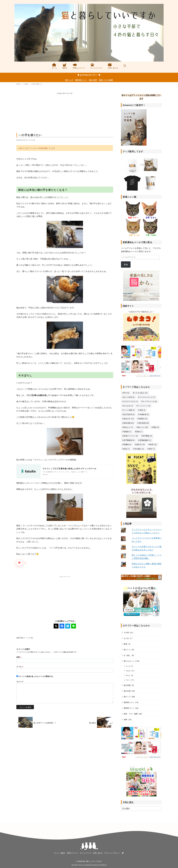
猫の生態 (93, 80)
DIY (126, 393)
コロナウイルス (131, 401)
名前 (18, 657)
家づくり (127, 649)
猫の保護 (127, 685)
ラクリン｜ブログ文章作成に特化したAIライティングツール (69, 468)
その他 (25, 84)
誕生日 (140, 444)
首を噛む (139, 449)
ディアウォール (150, 401)
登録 (126, 264)
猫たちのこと (129, 661)
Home (18, 84)
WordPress (103, 865)
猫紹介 (64, 68)
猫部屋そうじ (129, 702)
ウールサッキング (147, 397)
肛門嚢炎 (147, 436)
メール (19, 666)
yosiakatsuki (88, 865)
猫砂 (156, 427)
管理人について (79, 68)
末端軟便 (144, 414)
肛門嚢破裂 (129, 440)
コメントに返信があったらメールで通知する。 (36, 676)
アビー (128, 680)
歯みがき (129, 418)
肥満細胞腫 (145, 440)
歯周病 (143, 418)
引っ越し (127, 655)
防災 (127, 449)
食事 (125, 719)
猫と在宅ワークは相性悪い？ (44, 722)
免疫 (142, 410)
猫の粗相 (144, 423)
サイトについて (96, 68)
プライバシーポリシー (112, 853)
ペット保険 (129, 410)
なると (128, 675)
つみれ (128, 671)
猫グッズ (69, 80)
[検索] (124, 66)
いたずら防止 (140, 393)
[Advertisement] (64, 112)
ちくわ (128, 666)
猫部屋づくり (81, 80)
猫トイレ (143, 427)
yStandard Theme (76, 865)
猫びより (128, 427)
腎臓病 (127, 444)
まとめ (126, 638)
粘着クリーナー (131, 436)
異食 (139, 431)
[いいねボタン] (19, 563)
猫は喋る (92, 722)
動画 (125, 644)
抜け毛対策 (129, 414)
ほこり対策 (129, 397)
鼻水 (152, 449)
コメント (20, 681)
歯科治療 (129, 423)
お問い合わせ (113, 68)
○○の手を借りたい (36, 84)
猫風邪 (127, 431)
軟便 (153, 444)
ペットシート (144, 406)
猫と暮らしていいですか (92, 861)
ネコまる (128, 406)
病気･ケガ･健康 (106, 80)
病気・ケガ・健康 (131, 713)
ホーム (54, 68)
